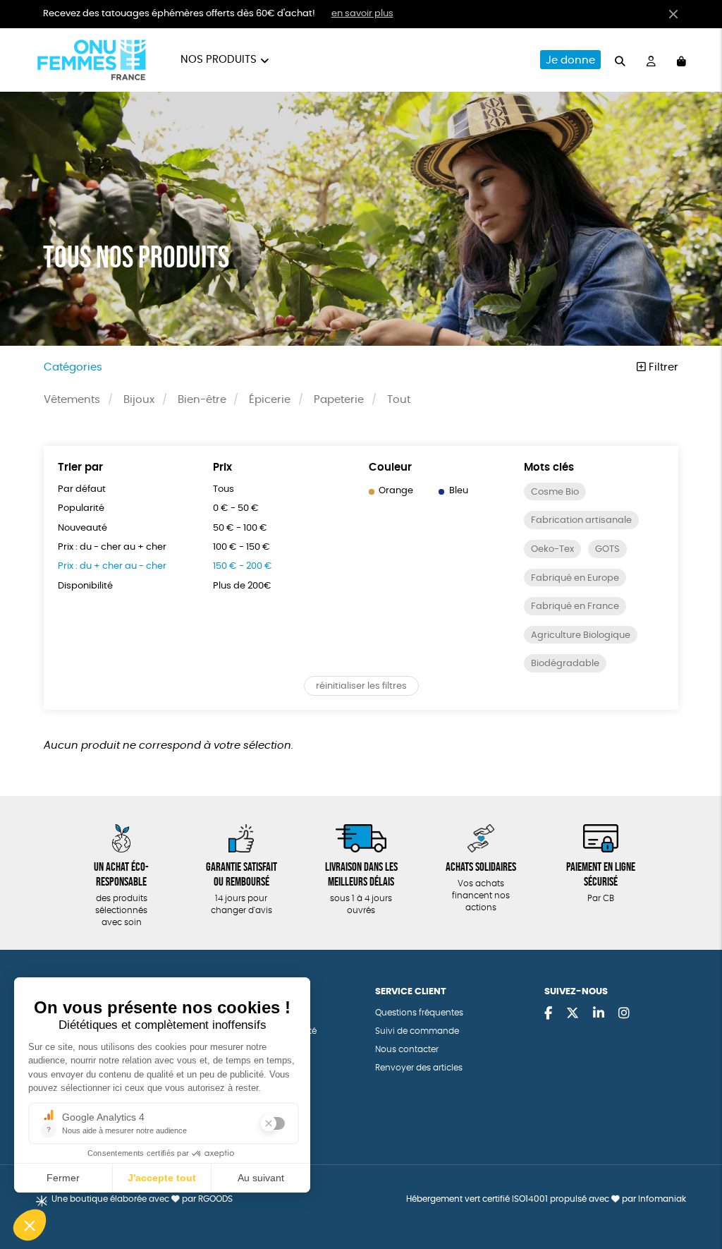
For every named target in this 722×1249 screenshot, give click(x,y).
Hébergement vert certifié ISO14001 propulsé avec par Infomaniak (546, 1199)
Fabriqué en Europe (575, 578)
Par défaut (82, 489)
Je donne (570, 60)
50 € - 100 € (240, 528)
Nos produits (218, 59)
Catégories (73, 367)
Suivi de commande (417, 1031)
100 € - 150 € (241, 547)
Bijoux (138, 399)
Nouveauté (82, 528)
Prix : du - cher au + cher (112, 547)
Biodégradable (565, 663)
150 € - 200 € (242, 566)
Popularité (81, 508)
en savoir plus (362, 13)
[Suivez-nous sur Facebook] (548, 1014)
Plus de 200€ (242, 586)
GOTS (607, 549)
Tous (223, 489)
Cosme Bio (555, 492)
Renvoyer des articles (419, 1068)
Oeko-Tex (552, 549)
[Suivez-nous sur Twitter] (572, 1014)
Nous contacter (407, 1050)
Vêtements (72, 399)
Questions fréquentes (419, 1013)
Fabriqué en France (575, 606)
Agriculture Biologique (580, 635)
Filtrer (662, 367)
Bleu (458, 490)
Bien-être (202, 399)
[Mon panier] (681, 60)
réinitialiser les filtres (361, 686)
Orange (396, 490)
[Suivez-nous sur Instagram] (624, 1014)
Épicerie (269, 399)
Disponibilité (85, 586)
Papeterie (339, 399)
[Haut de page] (694, 1192)
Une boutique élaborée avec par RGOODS (142, 1199)
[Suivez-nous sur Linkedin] (598, 1014)
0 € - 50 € (236, 508)
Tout (398, 399)
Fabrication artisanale (581, 520)
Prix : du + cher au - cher (112, 566)
